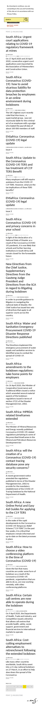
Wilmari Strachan (23, 235)
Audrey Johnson (24, 659)
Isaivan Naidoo (11, 566)
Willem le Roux (11, 56)
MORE (9, 72)
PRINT (8, 32)
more (13, 25)
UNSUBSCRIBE (17, 32)
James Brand (11, 342)
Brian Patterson (12, 659)
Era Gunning (11, 110)
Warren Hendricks (24, 56)
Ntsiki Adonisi (11, 424)
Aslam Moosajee (12, 297)
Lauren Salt (10, 177)
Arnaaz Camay (21, 177)
